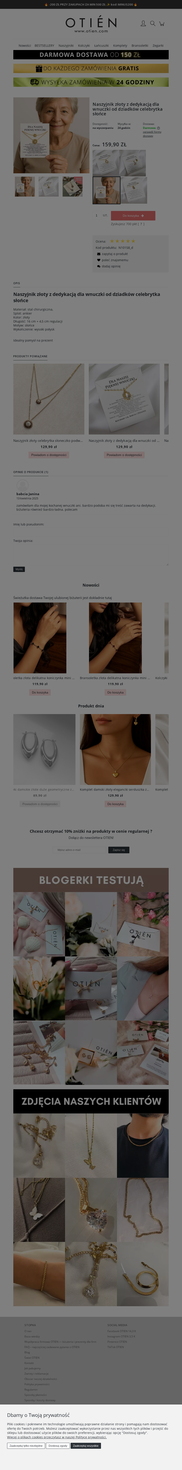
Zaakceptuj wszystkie (86, 1445)
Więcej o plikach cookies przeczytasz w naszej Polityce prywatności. (57, 1437)
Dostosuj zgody (58, 1445)
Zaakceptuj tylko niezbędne (26, 1445)
